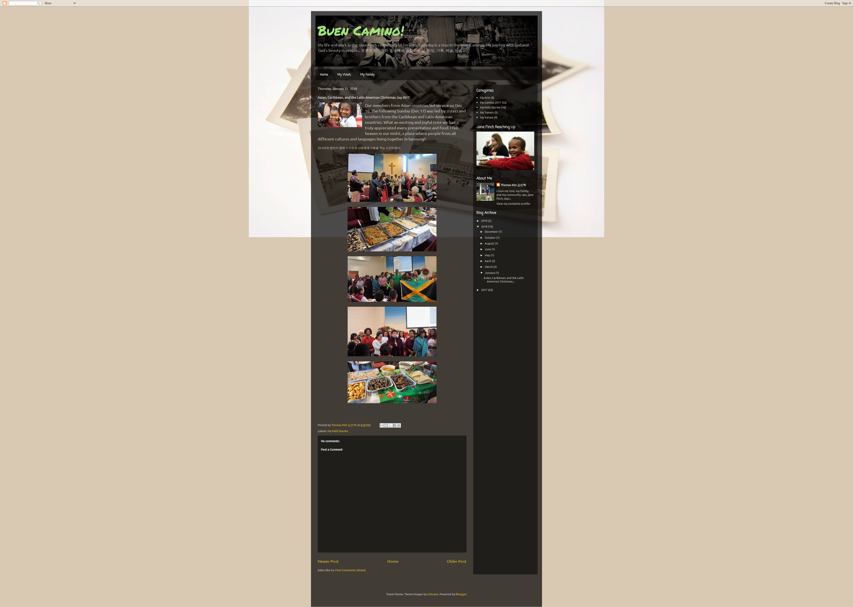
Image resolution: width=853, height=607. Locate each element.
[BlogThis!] (386, 425)
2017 (484, 290)
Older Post (456, 561)
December (492, 231)
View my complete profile (513, 203)
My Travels (487, 112)
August (490, 243)
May (488, 255)
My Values (486, 117)
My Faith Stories (338, 431)
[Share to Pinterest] (399, 425)
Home (324, 74)
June (488, 249)
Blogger (461, 594)
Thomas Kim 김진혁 (513, 185)
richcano (432, 594)
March (489, 266)
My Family (367, 74)
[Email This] (382, 425)
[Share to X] (390, 425)
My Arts (485, 97)
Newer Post (328, 561)
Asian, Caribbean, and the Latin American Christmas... (504, 279)
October (490, 237)
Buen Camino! (361, 30)
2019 (484, 220)
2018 (484, 226)
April (488, 261)
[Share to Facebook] (394, 425)
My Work (344, 74)
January (490, 272)
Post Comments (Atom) (350, 570)
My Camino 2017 (490, 102)
